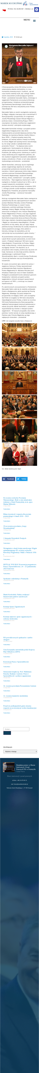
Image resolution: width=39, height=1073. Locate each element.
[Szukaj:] (16, 729)
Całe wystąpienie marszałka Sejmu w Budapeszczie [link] (19, 321)
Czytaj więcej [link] (20, 771)
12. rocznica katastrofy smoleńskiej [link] (15, 696)
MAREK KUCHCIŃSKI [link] (11, 3)
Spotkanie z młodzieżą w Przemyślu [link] (15, 579)
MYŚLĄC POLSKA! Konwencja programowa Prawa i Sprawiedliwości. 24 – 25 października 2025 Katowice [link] (19, 567)
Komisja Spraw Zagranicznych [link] (14, 607)
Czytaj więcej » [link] (6, 509)
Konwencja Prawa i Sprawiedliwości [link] (16, 662)
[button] (34, 21)
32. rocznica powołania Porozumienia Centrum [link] (19, 686)
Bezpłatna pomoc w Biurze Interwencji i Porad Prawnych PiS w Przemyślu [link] (26, 767)
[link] (36, 9)
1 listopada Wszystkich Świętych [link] (14, 538)
